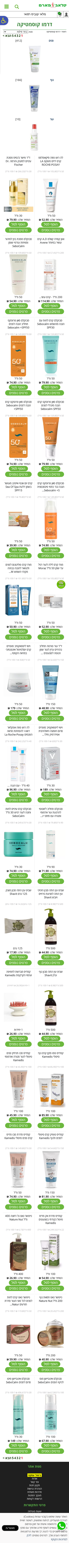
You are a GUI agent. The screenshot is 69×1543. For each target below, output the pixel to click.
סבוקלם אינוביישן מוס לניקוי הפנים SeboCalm (51, 1380)
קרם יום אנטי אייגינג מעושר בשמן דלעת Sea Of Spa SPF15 (18, 486)
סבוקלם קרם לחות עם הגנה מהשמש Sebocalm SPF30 (50, 324)
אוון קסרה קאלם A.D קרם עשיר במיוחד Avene (50, 240)
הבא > (7, 35)
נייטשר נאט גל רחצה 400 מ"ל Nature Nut (18, 1217)
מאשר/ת (10, 1528)
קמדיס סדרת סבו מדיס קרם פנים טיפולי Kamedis (18, 1136)
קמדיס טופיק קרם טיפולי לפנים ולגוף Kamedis (51, 1136)
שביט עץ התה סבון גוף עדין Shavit (51, 973)
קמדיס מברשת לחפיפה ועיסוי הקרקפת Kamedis (18, 973)
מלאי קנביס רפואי (35, 14)
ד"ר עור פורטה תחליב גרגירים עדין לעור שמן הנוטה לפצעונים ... (50, 649)
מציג (31, 31)
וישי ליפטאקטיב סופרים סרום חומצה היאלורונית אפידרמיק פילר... (51, 731)
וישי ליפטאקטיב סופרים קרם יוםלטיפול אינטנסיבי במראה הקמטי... (18, 649)
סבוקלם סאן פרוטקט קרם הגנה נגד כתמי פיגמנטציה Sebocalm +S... (50, 486)
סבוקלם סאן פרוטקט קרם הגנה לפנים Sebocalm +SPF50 (18, 405)
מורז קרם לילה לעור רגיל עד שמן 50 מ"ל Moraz (50, 566)
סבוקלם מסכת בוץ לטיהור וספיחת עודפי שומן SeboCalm (18, 242)
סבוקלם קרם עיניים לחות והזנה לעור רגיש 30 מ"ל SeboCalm (18, 812)
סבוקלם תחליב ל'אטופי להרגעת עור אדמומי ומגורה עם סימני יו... (51, 812)
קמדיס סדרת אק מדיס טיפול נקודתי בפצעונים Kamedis (51, 1219)
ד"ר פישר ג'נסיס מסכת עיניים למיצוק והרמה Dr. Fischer (18, 161)
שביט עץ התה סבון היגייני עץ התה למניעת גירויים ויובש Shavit (51, 893)
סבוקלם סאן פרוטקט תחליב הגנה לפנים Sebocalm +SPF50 (18, 324)
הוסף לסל (51, 224)
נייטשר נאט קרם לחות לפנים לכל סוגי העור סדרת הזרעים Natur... (18, 1300)
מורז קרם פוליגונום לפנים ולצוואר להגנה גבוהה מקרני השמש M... (18, 568)
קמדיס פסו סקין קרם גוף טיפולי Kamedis (51, 1054)
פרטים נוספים (51, 230)
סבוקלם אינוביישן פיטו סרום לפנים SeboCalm (18, 1380)
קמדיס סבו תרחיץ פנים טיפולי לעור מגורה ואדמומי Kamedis (18, 1056)
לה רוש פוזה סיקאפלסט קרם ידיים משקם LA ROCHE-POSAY (50, 161)
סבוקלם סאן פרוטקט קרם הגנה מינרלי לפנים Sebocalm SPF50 (51, 405)
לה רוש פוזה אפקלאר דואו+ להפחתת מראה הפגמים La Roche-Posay (18, 731)
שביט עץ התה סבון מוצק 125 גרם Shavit (18, 891)
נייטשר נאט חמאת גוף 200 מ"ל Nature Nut (50, 1298)
